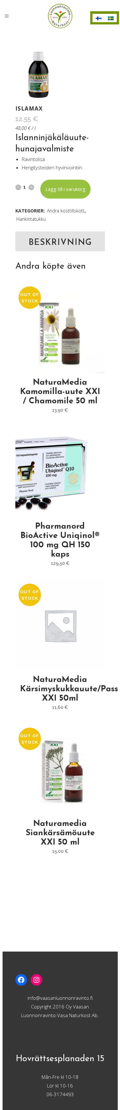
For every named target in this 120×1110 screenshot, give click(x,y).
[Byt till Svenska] (111, 18)
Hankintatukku (31, 219)
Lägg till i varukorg (65, 189)
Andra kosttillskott (65, 211)
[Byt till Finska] (98, 18)
